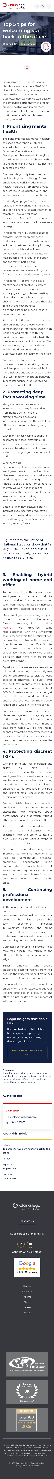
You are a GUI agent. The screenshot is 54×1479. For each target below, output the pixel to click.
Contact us (27, 1221)
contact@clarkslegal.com (23, 1117)
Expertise (27, 1291)
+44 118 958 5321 (19, 1122)
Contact (27, 1312)
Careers (27, 1307)
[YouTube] (30, 1244)
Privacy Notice (21, 1466)
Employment (28, 44)
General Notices (37, 1463)
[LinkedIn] (21, 1244)
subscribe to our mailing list (27, 1052)
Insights (27, 1297)
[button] (27, 1267)
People (27, 1286)
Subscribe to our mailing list (27, 1233)
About (27, 1302)
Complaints (34, 1466)
